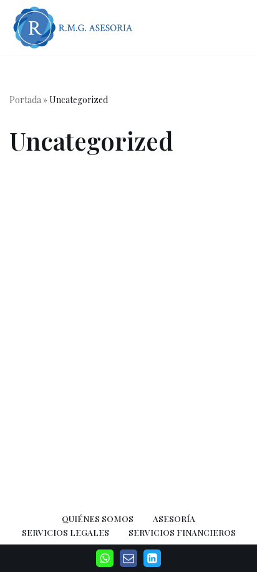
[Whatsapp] (105, 558)
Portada (25, 100)
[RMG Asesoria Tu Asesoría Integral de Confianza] (74, 27)
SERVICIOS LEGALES (65, 532)
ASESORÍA (174, 518)
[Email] (128, 558)
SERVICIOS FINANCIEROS (182, 532)
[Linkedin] (152, 558)
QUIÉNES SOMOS (97, 518)
